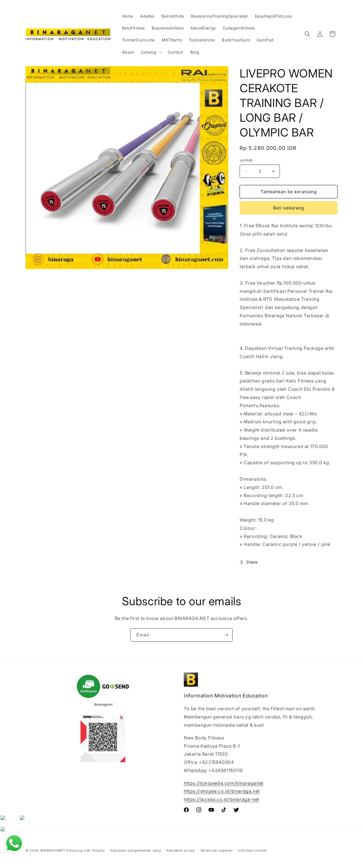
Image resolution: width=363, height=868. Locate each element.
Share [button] (252, 562)
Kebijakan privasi (180, 850)
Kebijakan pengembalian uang (135, 850)
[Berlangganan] (226, 635)
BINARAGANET (53, 850)
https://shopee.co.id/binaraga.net (222, 791)
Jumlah (246, 160)
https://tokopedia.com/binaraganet (223, 783)
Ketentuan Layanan (217, 850)
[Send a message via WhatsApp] (14, 843)
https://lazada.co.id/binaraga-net (221, 799)
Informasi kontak (252, 850)
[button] (151, 52)
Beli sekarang (288, 208)
